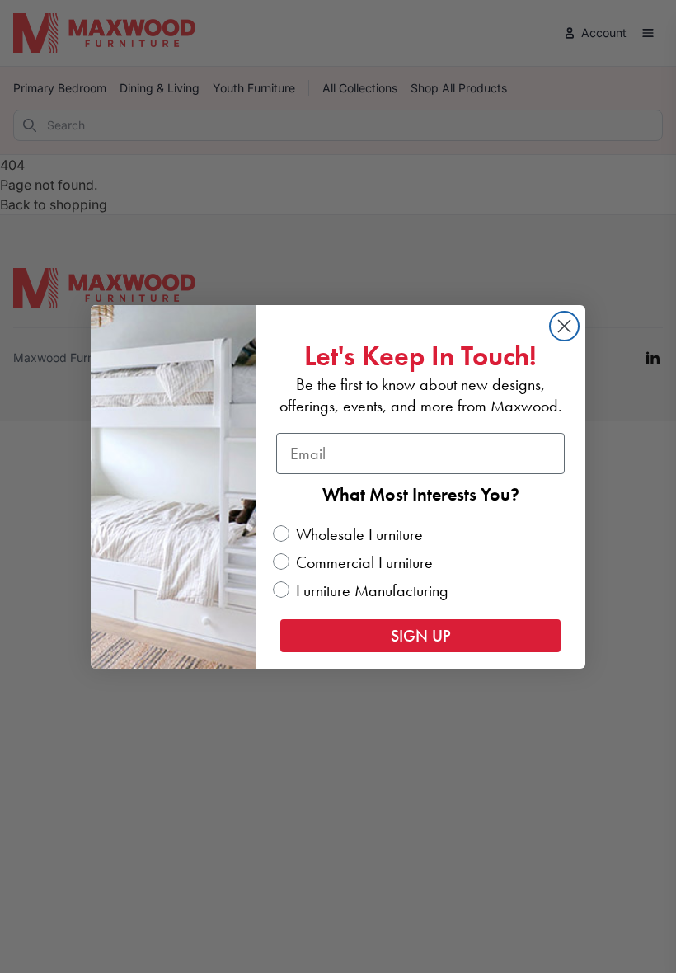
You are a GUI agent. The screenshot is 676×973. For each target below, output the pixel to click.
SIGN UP (421, 635)
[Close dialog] (564, 326)
